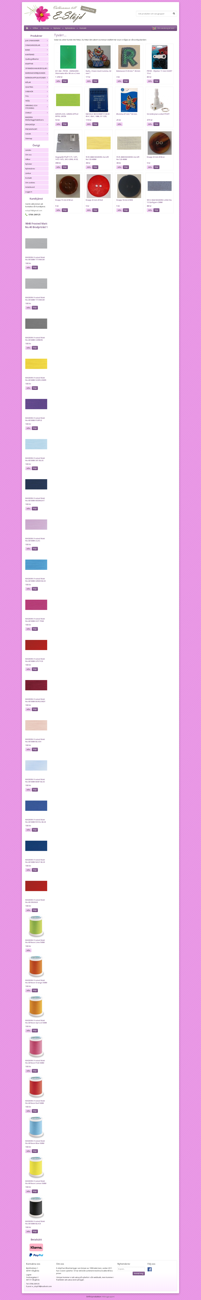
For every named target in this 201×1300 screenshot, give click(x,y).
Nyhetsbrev (70, 28)
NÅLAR (28, 82)
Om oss (46, 28)
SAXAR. (28, 134)
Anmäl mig (138, 1273)
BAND (27, 50)
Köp (35, 267)
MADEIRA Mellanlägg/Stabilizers (34, 118)
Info (28, 267)
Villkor (35, 28)
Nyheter (57, 28)
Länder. (28, 150)
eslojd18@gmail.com (33, 210)
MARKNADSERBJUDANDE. (35, 73)
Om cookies (30, 182)
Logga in (28, 191)
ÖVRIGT (28, 112)
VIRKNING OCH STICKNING (31, 106)
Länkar (28, 173)
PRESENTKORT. (31, 129)
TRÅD (27, 101)
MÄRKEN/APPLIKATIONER (35, 77)
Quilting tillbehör (32, 59)
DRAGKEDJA (30, 124)
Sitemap (28, 138)
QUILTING (29, 87)
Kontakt (83, 28)
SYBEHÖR (29, 91)
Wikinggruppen (108, 1296)
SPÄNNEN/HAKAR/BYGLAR (36, 68)
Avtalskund (30, 187)
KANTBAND (29, 54)
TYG (27, 96)
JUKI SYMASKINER (32, 40)
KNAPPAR (29, 63)
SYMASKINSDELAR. (32, 45)
